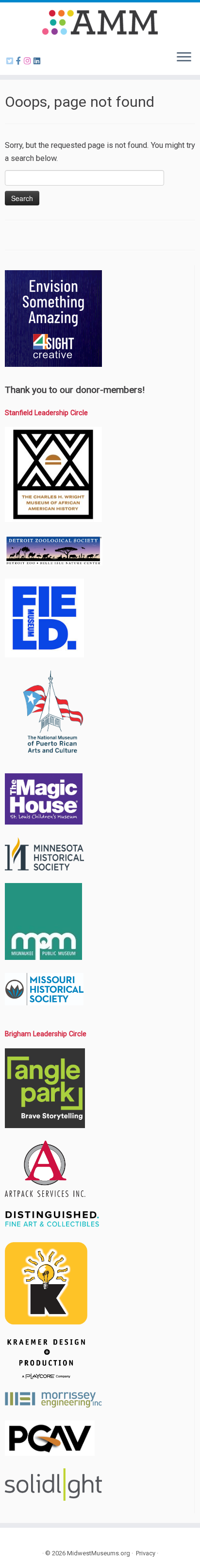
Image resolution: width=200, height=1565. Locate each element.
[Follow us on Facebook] (20, 61)
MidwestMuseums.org (98, 1553)
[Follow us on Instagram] (28, 61)
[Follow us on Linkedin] (38, 61)
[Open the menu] (184, 57)
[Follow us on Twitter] (11, 61)
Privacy (145, 1553)
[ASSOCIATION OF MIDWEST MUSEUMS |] (100, 22)
